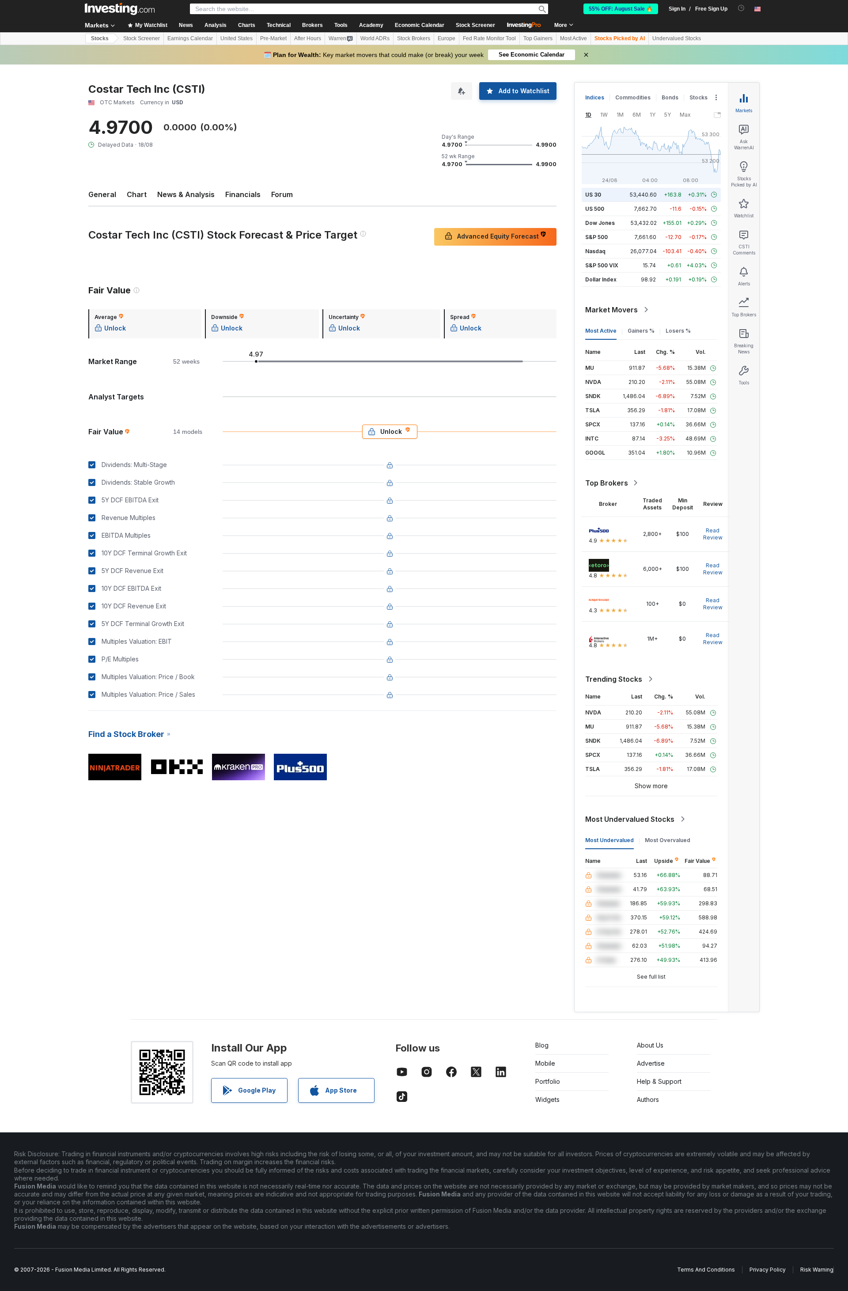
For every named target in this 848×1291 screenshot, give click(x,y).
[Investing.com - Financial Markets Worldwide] (120, 9)
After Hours (307, 38)
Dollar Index (601, 279)
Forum (282, 194)
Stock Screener (475, 25)
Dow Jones (600, 223)
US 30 (593, 194)
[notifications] (741, 8)
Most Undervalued (609, 840)
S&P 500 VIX (601, 265)
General (102, 194)
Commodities (633, 97)
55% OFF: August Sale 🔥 (621, 9)
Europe (446, 38)
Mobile (545, 1063)
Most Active (573, 38)
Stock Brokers (413, 38)
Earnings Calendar (190, 38)
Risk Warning (816, 1269)
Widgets (547, 1099)
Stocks (100, 38)
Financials (243, 194)
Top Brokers (606, 482)
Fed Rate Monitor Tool (489, 38)
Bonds (670, 97)
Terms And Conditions (706, 1269)
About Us (650, 1045)
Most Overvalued (667, 840)
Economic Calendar (419, 25)
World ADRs (375, 38)
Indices (594, 97)
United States (236, 38)
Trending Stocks (613, 679)
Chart (137, 194)
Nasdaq (595, 251)
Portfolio (547, 1081)
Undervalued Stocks (676, 38)
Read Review (713, 534)
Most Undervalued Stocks (629, 819)
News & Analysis (186, 194)
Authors (648, 1099)
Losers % (678, 330)
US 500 (594, 208)
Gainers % (641, 330)
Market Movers (611, 309)
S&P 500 (596, 237)
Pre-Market (273, 38)
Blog (542, 1045)
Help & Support (659, 1081)
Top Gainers (538, 38)
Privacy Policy (768, 1269)
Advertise (651, 1063)
